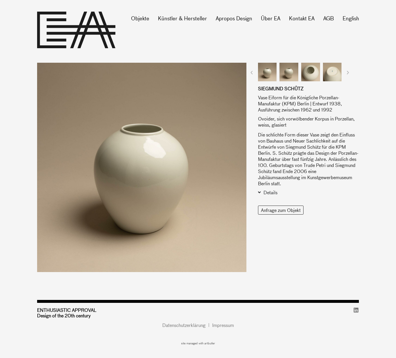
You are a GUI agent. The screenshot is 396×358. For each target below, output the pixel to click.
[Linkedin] (356, 310)
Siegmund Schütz (281, 88)
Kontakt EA (302, 18)
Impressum (223, 325)
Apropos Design (234, 18)
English (351, 18)
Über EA (270, 18)
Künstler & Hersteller (182, 18)
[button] (251, 72)
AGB (328, 18)
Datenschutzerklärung (184, 325)
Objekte (140, 18)
